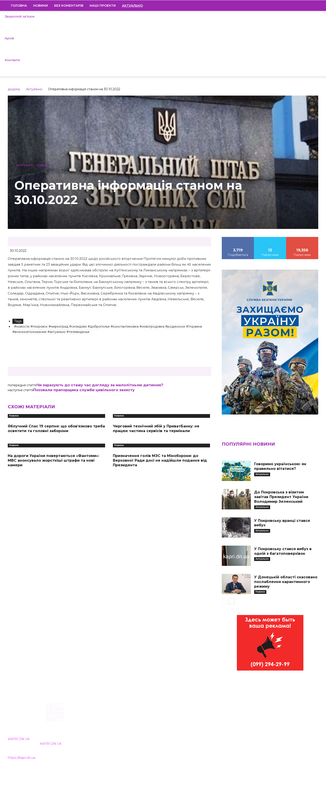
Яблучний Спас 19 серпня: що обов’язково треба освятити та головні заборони (56, 428)
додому (14, 89)
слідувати (270, 238)
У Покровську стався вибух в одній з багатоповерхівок (283, 551)
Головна (19, 6)
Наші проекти (103, 6)
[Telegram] (300, 5)
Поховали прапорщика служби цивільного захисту (84, 390)
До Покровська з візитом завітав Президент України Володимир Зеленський (281, 497)
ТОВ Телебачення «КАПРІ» (137, 731)
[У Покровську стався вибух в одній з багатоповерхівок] (236, 556)
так (238, 238)
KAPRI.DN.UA (18, 739)
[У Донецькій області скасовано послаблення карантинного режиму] (236, 584)
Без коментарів (68, 6)
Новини (40, 6)
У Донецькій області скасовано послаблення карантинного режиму (285, 582)
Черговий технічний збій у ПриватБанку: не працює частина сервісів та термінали (156, 428)
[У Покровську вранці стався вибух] (236, 527)
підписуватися (302, 238)
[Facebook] (284, 5)
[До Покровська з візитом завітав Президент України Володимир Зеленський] (236, 499)
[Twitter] (307, 5)
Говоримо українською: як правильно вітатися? (280, 466)
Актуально (34, 89)
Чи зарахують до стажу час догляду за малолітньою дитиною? (100, 385)
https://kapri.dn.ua (21, 758)
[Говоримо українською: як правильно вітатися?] (236, 471)
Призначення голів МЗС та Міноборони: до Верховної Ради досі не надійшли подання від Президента (160, 460)
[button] (313, 6)
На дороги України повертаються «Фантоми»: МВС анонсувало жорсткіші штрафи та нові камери (53, 460)
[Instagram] (292, 5)
